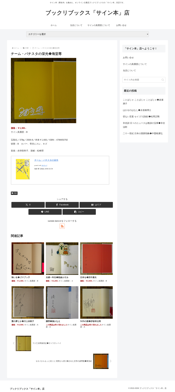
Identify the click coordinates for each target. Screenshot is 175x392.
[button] (79, 212)
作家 (15, 193)
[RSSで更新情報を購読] (62, 226)
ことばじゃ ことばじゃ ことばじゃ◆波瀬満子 (143, 102)
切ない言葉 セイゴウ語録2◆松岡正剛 (141, 116)
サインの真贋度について (135, 64)
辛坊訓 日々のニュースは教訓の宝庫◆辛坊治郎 (144, 125)
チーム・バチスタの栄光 (46, 160)
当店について (129, 70)
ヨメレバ (44, 165)
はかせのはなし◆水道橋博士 (137, 110)
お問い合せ (128, 57)
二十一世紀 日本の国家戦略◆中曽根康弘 (143, 133)
